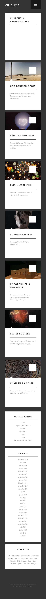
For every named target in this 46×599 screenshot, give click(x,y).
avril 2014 (23, 503)
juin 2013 (23, 533)
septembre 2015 (23, 477)
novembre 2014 (23, 486)
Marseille (13, 561)
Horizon (23, 428)
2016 (23, 422)
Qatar (29, 561)
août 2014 (23, 492)
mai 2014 (23, 500)
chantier (11, 558)
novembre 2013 (23, 518)
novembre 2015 (23, 471)
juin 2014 (23, 498)
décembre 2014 (23, 483)
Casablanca (34, 555)
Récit (34, 561)
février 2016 (23, 465)
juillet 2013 (23, 530)
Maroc (36, 558)
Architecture (15, 555)
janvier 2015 (23, 480)
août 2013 (23, 527)
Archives (24, 555)
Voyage (33, 564)
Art (29, 555)
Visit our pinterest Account (23, 578)
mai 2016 (23, 462)
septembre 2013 (23, 524)
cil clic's (12, 4)
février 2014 (23, 509)
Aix (9, 555)
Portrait (24, 561)
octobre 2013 (23, 521)
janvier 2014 (23, 512)
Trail (24, 564)
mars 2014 (23, 506)
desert (23, 558)
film (27, 558)
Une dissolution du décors (23, 440)
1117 (23, 434)
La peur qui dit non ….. (23, 425)
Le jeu (23, 437)
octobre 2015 (23, 474)
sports (19, 564)
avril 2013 (23, 536)
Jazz (31, 558)
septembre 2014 (23, 489)
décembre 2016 (23, 459)
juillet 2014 (23, 495)
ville (28, 564)
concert (17, 558)
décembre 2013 (23, 515)
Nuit (18, 561)
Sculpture (13, 564)
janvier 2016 (23, 468)
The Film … (23, 431)
